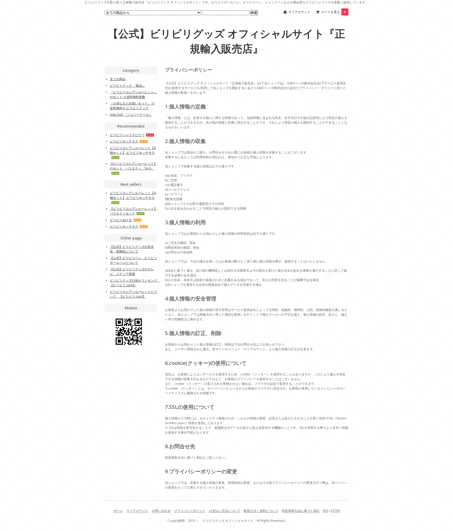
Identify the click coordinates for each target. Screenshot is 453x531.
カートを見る (333, 12)
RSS (325, 510)
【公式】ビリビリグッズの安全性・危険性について (132, 249)
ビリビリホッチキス (124, 141)
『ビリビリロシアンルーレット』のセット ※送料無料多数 (133, 94)
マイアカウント (299, 12)
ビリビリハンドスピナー (127, 135)
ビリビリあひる (121, 220)
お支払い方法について (224, 510)
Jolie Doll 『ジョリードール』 (131, 114)
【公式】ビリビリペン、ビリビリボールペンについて (133, 260)
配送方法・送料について (261, 510)
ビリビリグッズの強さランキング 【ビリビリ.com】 (135, 282)
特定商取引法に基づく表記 (301, 510)
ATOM (335, 510)
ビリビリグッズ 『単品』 (127, 85)
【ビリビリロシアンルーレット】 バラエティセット (133, 211)
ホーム (118, 510)
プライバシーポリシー (190, 510)
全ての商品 (118, 79)
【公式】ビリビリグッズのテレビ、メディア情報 (132, 271)
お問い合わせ (161, 510)
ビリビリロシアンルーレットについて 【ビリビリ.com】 (133, 294)
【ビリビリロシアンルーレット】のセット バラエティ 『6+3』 (133, 166)
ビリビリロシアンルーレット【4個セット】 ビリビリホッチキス (133, 150)
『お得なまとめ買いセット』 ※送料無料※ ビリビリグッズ (132, 105)
